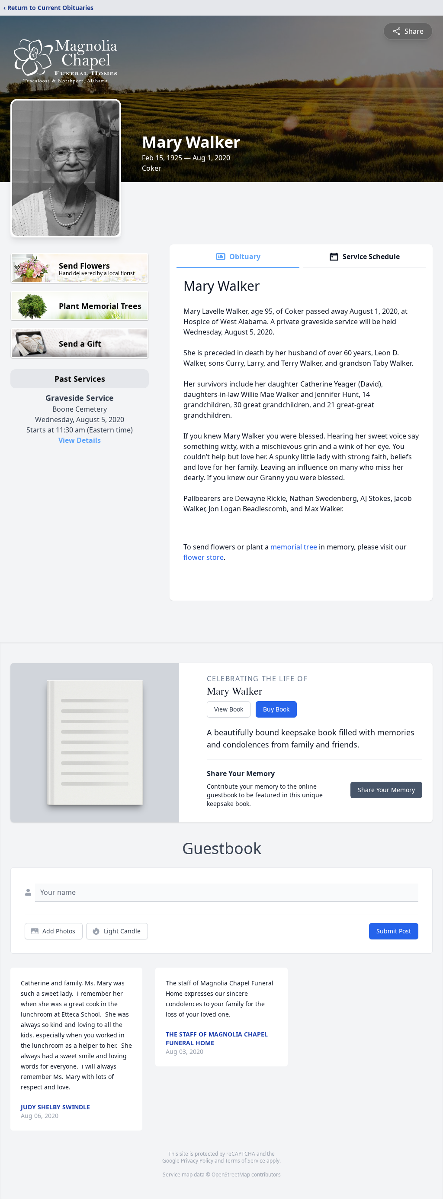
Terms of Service (245, 1160)
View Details (79, 440)
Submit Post (393, 931)
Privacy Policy (197, 1160)
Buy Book (276, 709)
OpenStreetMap (231, 1174)
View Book (228, 709)
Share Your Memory (386, 790)
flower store (203, 557)
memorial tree (293, 547)
